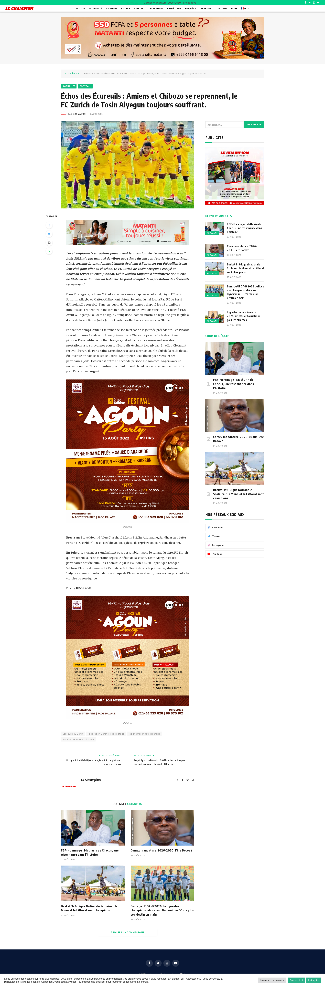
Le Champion (79, 114)
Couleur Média (178, 974)
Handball (140, 8)
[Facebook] (49, 225)
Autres (125, 8)
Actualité (95, 8)
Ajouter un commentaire (128, 932)
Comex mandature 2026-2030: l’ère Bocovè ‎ (171, 2)
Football (111, 8)
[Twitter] (49, 233)
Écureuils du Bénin (73, 733)
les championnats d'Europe (145, 733)
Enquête (190, 8)
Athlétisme (174, 8)
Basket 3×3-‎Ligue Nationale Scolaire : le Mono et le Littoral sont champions (89, 908)
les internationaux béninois (78, 739)
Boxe (234, 8)
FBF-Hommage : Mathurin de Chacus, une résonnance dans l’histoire (89, 852)
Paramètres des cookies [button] (272, 980)
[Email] (49, 242)
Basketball (156, 8)
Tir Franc (206, 8)
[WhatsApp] (49, 251)
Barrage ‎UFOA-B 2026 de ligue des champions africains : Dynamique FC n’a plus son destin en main (162, 910)
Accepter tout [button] (296, 980)
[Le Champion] (19, 8)
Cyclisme (222, 8)
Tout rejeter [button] (313, 980)
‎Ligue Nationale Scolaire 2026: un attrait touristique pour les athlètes (243, 316)
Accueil (80, 8)
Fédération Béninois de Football (106, 733)
